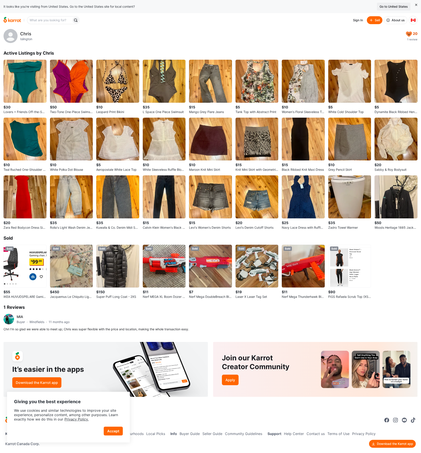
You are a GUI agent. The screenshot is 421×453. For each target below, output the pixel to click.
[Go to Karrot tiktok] (413, 420)
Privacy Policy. (76, 419)
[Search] (76, 20)
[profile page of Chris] (11, 36)
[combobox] (50, 20)
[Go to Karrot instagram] (395, 420)
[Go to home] (12, 20)
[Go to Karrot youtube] (404, 420)
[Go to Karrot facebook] (386, 420)
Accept (113, 431)
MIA (20, 317)
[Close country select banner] (416, 5)
